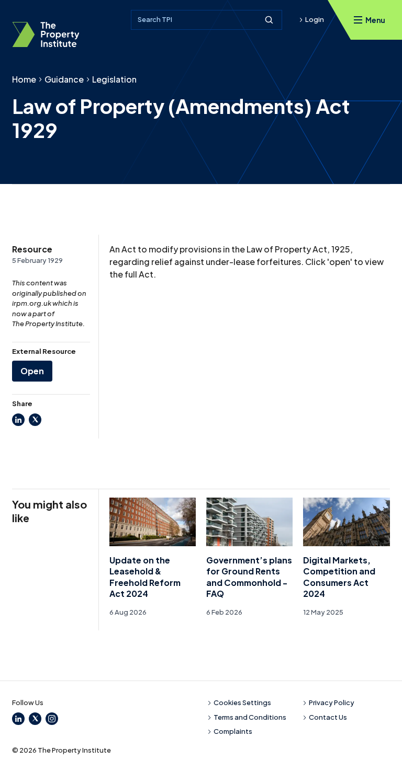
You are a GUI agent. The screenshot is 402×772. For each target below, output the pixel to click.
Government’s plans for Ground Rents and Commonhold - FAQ (249, 577)
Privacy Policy (331, 702)
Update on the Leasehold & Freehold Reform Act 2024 (145, 577)
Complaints (233, 731)
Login (314, 19)
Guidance (64, 79)
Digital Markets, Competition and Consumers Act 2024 (339, 577)
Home (24, 79)
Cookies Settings (242, 702)
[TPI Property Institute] (46, 34)
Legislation (114, 79)
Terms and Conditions (250, 717)
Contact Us (328, 717)
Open (32, 370)
